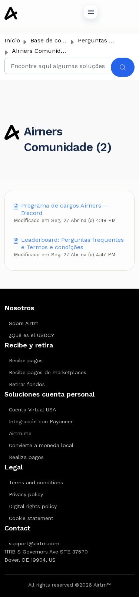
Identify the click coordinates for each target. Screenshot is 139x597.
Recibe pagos (26, 360)
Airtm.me (20, 433)
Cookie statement (31, 518)
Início (12, 40)
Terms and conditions (36, 482)
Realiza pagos (26, 457)
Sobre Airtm (24, 323)
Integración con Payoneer (41, 421)
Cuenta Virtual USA (32, 410)
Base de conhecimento (62, 40)
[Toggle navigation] (90, 12)
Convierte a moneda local (41, 445)
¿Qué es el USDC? (31, 335)
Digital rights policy (33, 506)
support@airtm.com (34, 543)
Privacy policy (26, 494)
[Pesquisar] (123, 67)
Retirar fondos (27, 384)
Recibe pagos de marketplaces (47, 372)
